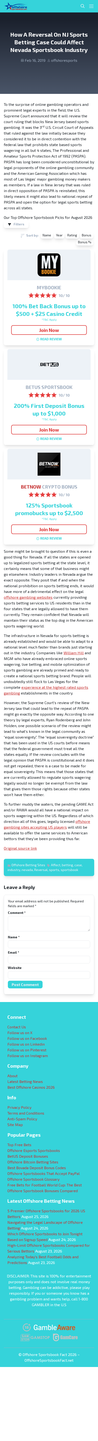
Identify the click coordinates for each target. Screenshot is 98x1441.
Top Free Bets (19, 1144)
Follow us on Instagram (27, 1055)
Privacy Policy (19, 1107)
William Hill (74, 652)
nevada (27, 870)
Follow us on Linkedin (26, 1044)
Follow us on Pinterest (26, 1050)
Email (13, 952)
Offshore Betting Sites (28, 865)
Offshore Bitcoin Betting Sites (32, 1162)
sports (54, 870)
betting (67, 865)
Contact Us (16, 1027)
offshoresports (64, 60)
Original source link (20, 848)
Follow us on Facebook (27, 1038)
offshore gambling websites (28, 597)
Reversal (41, 870)
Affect (55, 865)
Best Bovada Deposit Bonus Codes (36, 1167)
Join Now (49, 330)
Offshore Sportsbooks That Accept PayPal (43, 1173)
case (78, 865)
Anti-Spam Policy (22, 1118)
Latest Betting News (25, 1081)
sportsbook (69, 870)
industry (14, 870)
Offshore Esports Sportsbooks (33, 1150)
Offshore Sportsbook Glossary (33, 1179)
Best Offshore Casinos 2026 (31, 1087)
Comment (16, 913)
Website (15, 968)
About (12, 1075)
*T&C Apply (49, 319)
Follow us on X (19, 1032)
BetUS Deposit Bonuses (27, 1156)
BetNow (31, 487)
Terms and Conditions (25, 1113)
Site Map (15, 1124)
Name (14, 937)
